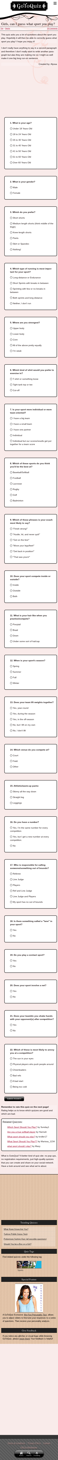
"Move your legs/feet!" (23, 545)
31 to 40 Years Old (21, 145)
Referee (16, 873)
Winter (15, 683)
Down (15, 635)
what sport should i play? (19, 1146)
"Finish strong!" (20, 528)
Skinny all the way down (24, 791)
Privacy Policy (34, 1443)
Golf (14, 495)
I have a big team (21, 418)
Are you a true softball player (21, 1132)
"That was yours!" (21, 557)
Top (1, 28)
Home (21, 1455)
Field (15, 761)
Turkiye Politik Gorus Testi (16, 1234)
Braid (15, 630)
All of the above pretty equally (27, 345)
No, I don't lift (19, 730)
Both (14, 596)
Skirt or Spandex (20, 244)
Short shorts (18, 218)
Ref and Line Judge (22, 891)
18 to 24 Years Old (21, 134)
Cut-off (15, 390)
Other (15, 766)
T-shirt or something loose (25, 379)
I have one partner (21, 429)
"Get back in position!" (23, 551)
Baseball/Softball (20, 472)
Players (16, 885)
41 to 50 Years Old (21, 151)
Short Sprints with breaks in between (30, 283)
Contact (46, 1443)
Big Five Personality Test (35, 1315)
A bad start (17, 1081)
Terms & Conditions (16, 1443)
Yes (14, 930)
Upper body (18, 328)
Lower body (18, 334)
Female (16, 193)
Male (15, 187)
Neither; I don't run (21, 303)
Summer (16, 672)
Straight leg (18, 797)
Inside (15, 585)
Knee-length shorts (21, 232)
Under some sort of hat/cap (26, 641)
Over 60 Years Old (21, 162)
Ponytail (16, 624)
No (14, 846)
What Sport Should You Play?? (22, 1141)
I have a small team (22, 424)
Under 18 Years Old (22, 128)
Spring (15, 666)
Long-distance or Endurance (26, 277)
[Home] (29, 6)
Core (15, 339)
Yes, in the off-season (23, 719)
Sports (7, 28)
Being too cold (19, 1087)
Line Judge (18, 879)
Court (15, 755)
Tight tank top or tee (22, 384)
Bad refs (16, 1075)
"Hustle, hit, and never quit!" (26, 534)
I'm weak (16, 351)
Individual (17, 435)
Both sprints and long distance (27, 298)
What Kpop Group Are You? (16, 1229)
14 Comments (52, 28)
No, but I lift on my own (23, 725)
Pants (15, 238)
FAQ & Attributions (29, 1447)
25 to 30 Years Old (21, 140)
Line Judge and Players (24, 896)
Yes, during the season (23, 713)
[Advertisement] (29, 88)
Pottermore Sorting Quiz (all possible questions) (25, 1239)
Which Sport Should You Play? (22, 1127)
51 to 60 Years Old (21, 157)
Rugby (15, 489)
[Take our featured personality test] (29, 1298)
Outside (16, 590)
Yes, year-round (20, 708)
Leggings (17, 803)
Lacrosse (17, 483)
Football (16, 478)
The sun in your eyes (22, 1058)
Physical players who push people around (33, 1064)
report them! (24, 1339)
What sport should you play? (21, 1136)
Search (29, 1455)
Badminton (17, 500)
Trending (37, 1455)
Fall (14, 677)
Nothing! (16, 249)
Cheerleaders (19, 1070)
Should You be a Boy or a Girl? (17, 1244)
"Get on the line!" (20, 540)
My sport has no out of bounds (27, 902)
